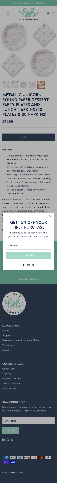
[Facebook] (24, 265)
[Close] (50, 216)
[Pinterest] (33, 265)
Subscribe (28, 255)
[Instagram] (28, 265)
